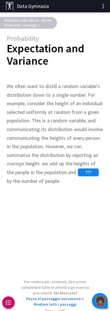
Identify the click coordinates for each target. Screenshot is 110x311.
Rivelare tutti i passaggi (55, 304)
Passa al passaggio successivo (53, 298)
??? (88, 172)
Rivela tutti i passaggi (21, 25)
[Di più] (103, 6)
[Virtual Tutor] (100, 301)
